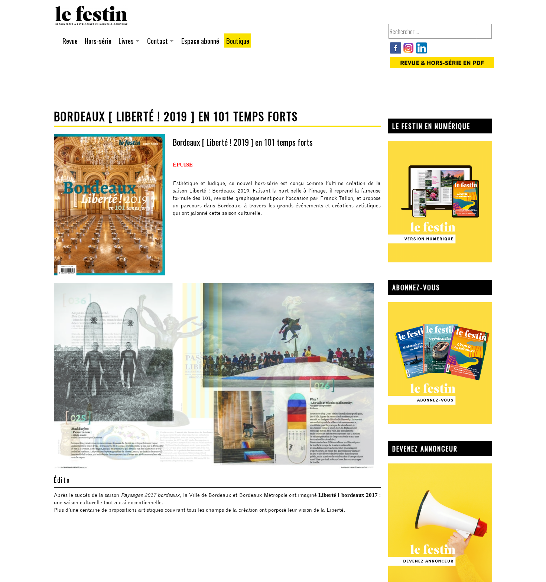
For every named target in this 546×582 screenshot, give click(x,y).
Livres (125, 41)
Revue (70, 40)
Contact (156, 41)
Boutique (237, 40)
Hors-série (98, 40)
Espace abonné (200, 40)
